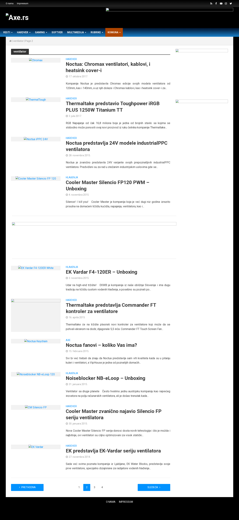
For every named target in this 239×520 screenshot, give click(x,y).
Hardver (22, 32)
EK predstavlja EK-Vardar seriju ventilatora (113, 451)
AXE (68, 340)
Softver (57, 32)
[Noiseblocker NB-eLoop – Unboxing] (36, 374)
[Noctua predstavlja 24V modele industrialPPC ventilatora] (36, 139)
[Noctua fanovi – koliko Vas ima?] (35, 341)
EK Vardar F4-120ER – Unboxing (101, 272)
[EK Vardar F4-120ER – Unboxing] (36, 268)
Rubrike (96, 32)
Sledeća (152, 487)
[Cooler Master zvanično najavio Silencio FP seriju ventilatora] (36, 407)
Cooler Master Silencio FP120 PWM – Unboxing (107, 186)
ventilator (18, 41)
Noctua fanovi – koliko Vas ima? (101, 345)
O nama (9, 3)
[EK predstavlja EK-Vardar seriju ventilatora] (36, 446)
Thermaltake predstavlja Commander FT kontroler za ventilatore (111, 308)
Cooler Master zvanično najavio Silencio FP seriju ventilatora (113, 414)
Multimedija (75, 32)
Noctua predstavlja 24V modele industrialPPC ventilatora (116, 146)
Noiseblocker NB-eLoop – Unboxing (105, 378)
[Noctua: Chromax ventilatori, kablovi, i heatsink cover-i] (36, 60)
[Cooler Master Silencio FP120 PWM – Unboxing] (36, 178)
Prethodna (28, 487)
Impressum (22, 3)
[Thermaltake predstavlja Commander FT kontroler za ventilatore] (36, 315)
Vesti (6, 32)
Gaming (40, 32)
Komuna (113, 32)
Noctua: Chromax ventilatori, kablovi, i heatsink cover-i (108, 67)
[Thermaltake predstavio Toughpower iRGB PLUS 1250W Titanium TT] (36, 99)
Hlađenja (72, 177)
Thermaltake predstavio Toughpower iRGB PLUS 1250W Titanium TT (113, 107)
